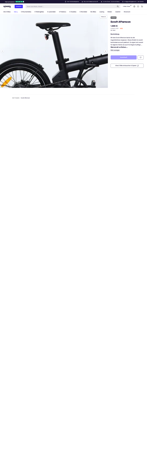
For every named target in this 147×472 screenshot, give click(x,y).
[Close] (75, 1)
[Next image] (105, 51)
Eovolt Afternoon (25, 98)
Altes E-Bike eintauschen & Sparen (125, 65)
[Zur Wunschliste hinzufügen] (141, 57)
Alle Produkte (15, 98)
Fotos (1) (103, 16)
